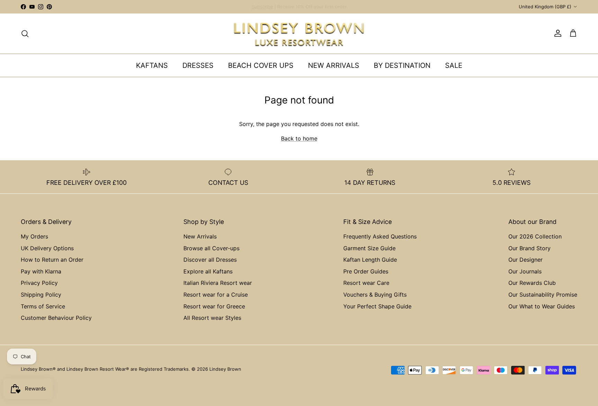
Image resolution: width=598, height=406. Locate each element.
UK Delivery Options (47, 248)
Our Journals (525, 271)
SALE (453, 65)
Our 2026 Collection (535, 236)
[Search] (25, 33)
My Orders (34, 236)
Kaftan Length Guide (370, 259)
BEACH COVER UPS (260, 65)
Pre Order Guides (365, 271)
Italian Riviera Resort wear (217, 282)
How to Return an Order (52, 259)
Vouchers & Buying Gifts (375, 294)
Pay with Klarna (41, 271)
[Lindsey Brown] (299, 33)
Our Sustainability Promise (542, 294)
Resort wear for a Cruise (215, 294)
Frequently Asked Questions (380, 236)
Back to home (299, 138)
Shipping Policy (41, 294)
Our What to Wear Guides (541, 306)
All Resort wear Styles (212, 317)
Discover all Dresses (210, 259)
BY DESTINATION (402, 65)
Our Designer (525, 259)
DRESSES (198, 65)
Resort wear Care (366, 282)
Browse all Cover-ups (211, 248)
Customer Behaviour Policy (56, 317)
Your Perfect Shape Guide (377, 306)
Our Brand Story (529, 248)
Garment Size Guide (369, 248)
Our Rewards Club (532, 282)
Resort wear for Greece (214, 306)
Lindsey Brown (225, 369)
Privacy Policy (39, 282)
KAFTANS (152, 65)
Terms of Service (43, 306)
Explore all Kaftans (208, 271)
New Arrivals (200, 236)
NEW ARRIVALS (333, 65)
